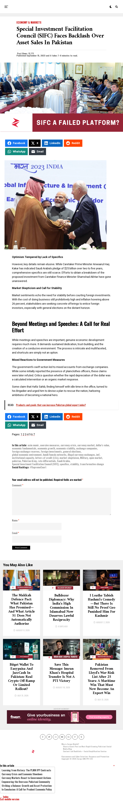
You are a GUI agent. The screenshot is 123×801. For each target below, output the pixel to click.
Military (84, 458)
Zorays (79, 758)
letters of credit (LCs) (46, 458)
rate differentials (47, 461)
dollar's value (102, 445)
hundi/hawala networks (54, 454)
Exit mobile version (9, 799)
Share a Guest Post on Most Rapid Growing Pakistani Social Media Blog (87, 747)
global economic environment (27, 454)
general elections (72, 451)
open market (95, 458)
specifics (64, 464)
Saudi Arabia (63, 461)
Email (15, 533)
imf (98, 454)
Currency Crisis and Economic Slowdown (22, 774)
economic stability (65, 448)
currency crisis (68, 445)
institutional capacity (23, 458)
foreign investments (51, 451)
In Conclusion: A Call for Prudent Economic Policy (27, 789)
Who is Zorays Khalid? (70, 744)
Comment (17, 485)
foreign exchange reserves (26, 451)
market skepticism (69, 458)
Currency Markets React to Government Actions (26, 778)
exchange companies (86, 448)
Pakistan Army (29, 461)
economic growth (46, 448)
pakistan (16, 461)
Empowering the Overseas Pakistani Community (26, 782)
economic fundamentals (24, 448)
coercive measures (49, 445)
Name (15, 520)
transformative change (92, 464)
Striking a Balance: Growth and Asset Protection (27, 785)
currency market (86, 445)
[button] (114, 765)
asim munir (33, 445)
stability (74, 464)
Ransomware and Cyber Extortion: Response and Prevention (85, 756)
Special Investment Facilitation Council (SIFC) (35, 464)
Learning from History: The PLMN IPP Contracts (26, 770)
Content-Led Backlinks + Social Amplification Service (84, 751)
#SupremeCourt (38, 467)
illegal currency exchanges (81, 454)
